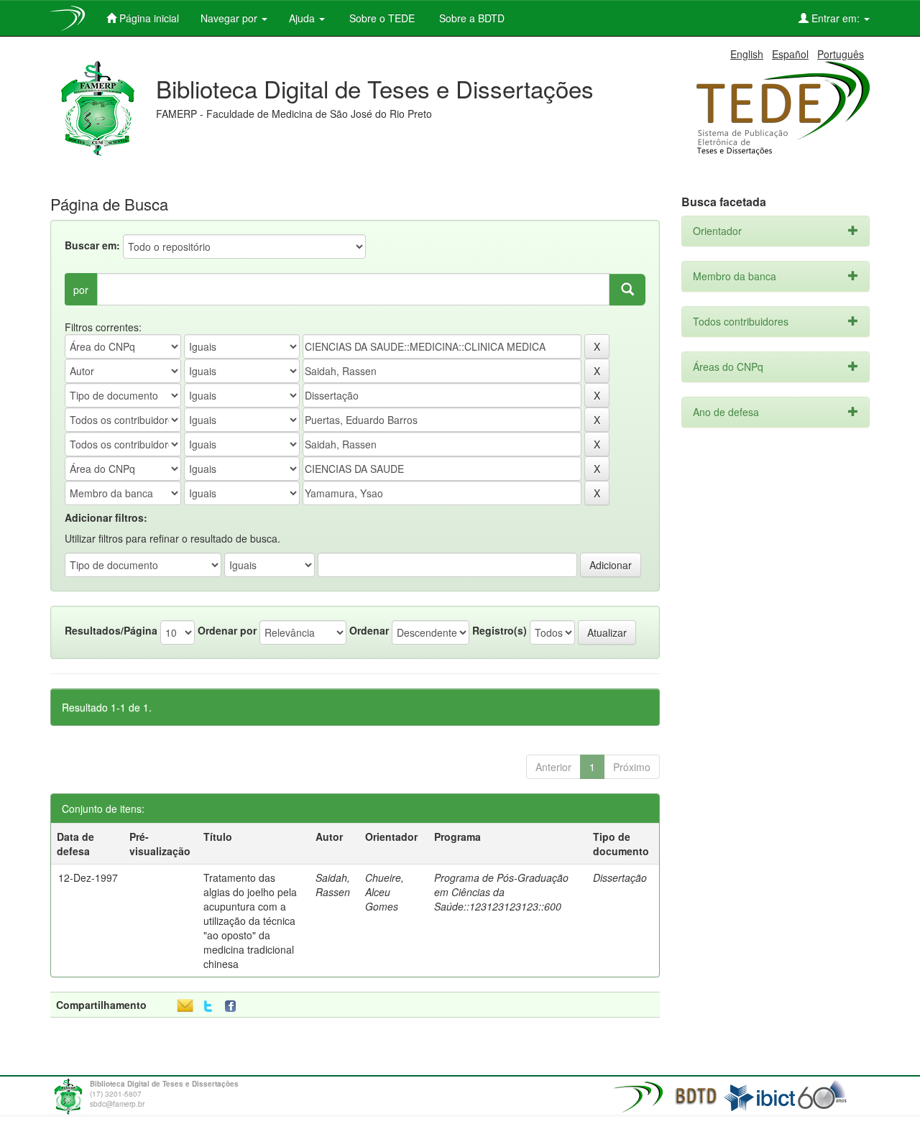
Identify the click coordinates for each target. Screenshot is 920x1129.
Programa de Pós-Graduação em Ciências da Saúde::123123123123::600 (501, 891)
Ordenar (369, 630)
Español (790, 54)
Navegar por (230, 18)
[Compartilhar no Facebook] (233, 1006)
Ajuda (303, 18)
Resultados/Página (111, 630)
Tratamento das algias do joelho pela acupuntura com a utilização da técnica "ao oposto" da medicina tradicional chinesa (250, 920)
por (80, 289)
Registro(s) (499, 630)
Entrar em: (835, 18)
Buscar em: (92, 245)
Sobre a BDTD (470, 18)
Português (840, 54)
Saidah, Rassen (333, 884)
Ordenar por (227, 630)
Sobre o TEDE (380, 18)
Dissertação (620, 877)
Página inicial (147, 18)
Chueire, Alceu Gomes (384, 891)
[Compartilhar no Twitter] (208, 1006)
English (746, 54)
